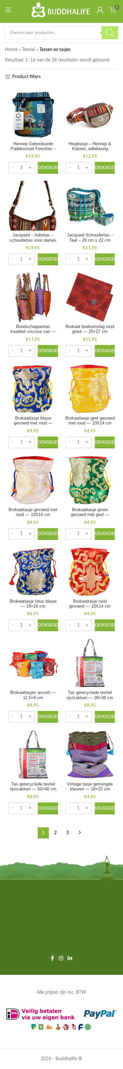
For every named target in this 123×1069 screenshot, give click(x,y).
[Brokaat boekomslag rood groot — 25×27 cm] (90, 297)
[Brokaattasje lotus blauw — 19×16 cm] (33, 572)
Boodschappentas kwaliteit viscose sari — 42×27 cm (33, 331)
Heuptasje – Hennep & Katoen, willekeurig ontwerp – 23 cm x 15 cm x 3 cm (90, 151)
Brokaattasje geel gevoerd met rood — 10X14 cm (90, 420)
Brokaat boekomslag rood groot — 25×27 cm (90, 329)
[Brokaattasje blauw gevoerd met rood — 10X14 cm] (33, 389)
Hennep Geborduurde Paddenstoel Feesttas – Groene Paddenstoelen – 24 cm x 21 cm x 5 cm (33, 151)
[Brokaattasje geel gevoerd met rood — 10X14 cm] (90, 389)
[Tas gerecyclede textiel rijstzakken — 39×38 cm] (90, 663)
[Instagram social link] (60, 958)
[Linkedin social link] (70, 958)
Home (11, 49)
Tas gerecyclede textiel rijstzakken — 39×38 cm (90, 695)
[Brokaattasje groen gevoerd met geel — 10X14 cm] (90, 480)
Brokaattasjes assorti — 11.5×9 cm (33, 695)
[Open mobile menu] (9, 9)
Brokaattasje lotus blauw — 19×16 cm (33, 604)
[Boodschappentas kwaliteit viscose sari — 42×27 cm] (33, 297)
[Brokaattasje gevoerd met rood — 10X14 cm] (33, 480)
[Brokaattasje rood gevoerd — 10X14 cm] (90, 572)
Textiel (28, 49)
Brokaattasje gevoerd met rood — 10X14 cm (33, 512)
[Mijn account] (100, 9)
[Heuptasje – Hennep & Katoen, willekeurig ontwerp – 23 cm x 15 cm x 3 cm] (90, 114)
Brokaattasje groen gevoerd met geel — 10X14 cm (90, 515)
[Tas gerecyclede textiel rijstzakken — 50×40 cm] (33, 755)
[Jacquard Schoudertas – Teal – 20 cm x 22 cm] (90, 206)
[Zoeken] (110, 32)
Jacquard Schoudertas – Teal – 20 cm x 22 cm (90, 237)
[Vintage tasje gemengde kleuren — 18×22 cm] (90, 755)
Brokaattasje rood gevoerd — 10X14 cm (90, 604)
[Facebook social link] (52, 958)
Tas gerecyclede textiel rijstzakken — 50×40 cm (33, 786)
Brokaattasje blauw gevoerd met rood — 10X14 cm (33, 423)
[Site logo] (60, 10)
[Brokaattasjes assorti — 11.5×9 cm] (33, 663)
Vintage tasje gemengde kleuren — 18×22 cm (90, 786)
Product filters (26, 77)
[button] (48, 168)
